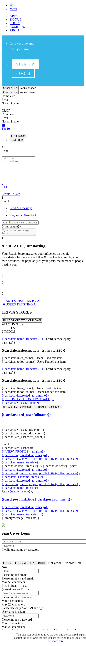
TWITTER (17, 140)
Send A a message (21, 208)
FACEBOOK (18, 135)
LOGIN (15, 23)
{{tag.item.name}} (20, 491)
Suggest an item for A (23, 215)
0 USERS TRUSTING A (19, 304)
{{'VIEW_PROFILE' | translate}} (23, 451)
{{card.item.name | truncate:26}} (22, 514)
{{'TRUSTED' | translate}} (17, 406)
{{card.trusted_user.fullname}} (21, 402)
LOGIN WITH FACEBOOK (30, 563)
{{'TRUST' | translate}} (48, 406)
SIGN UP (25, 64)
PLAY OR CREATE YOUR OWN (22, 320)
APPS (13, 16)
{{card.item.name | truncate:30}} (22, 339)
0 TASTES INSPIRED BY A (20, 300)
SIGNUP (15, 19)
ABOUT (15, 30)
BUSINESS (17, 26)
